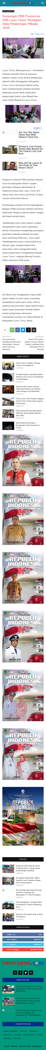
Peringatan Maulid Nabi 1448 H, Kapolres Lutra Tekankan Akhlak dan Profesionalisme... (28, 880)
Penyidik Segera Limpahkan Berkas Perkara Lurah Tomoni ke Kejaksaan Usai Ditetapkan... (29, 376)
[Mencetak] (33, 330)
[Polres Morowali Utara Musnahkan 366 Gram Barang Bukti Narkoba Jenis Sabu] (8, 414)
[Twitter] (31, 973)
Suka (40, 934)
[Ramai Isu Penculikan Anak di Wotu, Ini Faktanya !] (8, 917)
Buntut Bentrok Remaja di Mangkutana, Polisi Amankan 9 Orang (27, 425)
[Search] (42, 3)
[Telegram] (23, 330)
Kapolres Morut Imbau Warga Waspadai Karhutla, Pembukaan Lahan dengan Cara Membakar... (28, 388)
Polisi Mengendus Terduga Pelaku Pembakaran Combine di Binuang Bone (29, 904)
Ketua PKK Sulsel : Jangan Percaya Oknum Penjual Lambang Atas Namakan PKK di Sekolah (34, 344)
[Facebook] (17, 330)
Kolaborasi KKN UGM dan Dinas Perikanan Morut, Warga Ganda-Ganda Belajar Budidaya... (28, 868)
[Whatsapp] (15, 973)
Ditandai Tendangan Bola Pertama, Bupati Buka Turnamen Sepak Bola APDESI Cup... (29, 988)
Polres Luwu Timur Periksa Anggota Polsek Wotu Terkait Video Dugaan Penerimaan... (30, 401)
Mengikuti (38, 939)
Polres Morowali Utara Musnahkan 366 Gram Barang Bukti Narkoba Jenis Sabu (29, 413)
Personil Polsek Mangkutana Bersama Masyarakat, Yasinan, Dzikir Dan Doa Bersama (11, 344)
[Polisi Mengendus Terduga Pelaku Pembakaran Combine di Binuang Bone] (8, 905)
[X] (28, 330)
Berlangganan (36, 949)
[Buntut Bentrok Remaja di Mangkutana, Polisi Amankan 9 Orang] (8, 426)
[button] (4, 3)
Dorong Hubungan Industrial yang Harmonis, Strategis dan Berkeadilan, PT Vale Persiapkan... (29, 892)
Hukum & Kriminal (8, 11)
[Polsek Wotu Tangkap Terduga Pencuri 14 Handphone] (8, 366)
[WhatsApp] (12, 330)
